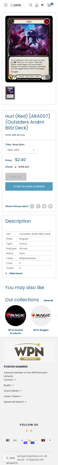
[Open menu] (5, 5)
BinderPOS (12, 463)
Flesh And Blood (15, 135)
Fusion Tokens (12, 396)
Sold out (16, 176)
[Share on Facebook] (32, 206)
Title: (14, 144)
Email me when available (29, 186)
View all (48, 300)
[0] (49, 5)
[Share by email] (50, 206)
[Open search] (31, 5)
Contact (9, 379)
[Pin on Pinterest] (38, 206)
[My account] (36, 5)
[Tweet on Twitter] (44, 206)
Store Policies (11, 390)
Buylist (8, 385)
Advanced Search (14, 401)
